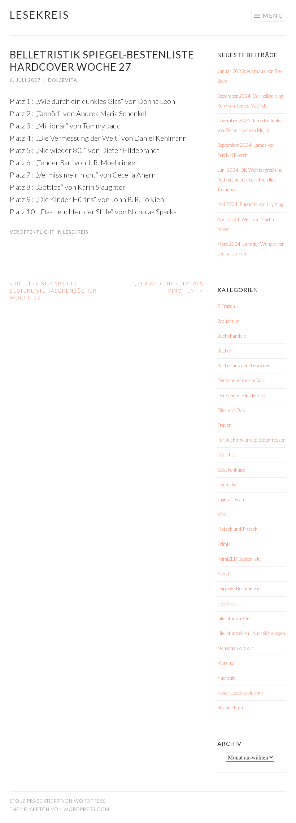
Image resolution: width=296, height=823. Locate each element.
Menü (272, 15)
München (226, 663)
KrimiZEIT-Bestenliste (239, 559)
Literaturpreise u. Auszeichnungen (251, 633)
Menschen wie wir (235, 648)
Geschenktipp (231, 470)
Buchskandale (231, 336)
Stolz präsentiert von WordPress (58, 801)
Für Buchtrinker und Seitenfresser (251, 440)
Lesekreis (39, 15)
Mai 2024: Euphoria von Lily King (250, 204)
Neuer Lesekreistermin (240, 693)
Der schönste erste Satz (241, 380)
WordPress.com (86, 809)
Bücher (224, 351)
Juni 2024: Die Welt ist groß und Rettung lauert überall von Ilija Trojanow (250, 179)
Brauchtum (228, 321)
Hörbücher (227, 484)
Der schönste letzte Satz (241, 395)
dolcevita (62, 80)
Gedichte (226, 455)
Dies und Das (231, 410)
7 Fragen (226, 306)
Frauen (224, 425)
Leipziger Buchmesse (238, 588)
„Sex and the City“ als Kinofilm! (169, 287)
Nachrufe (226, 678)
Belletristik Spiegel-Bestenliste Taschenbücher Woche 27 (53, 291)
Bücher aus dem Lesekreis (243, 365)
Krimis (224, 544)
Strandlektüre (230, 707)
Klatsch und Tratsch (237, 529)
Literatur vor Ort (233, 618)
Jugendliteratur (232, 499)
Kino (221, 514)
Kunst (223, 574)
